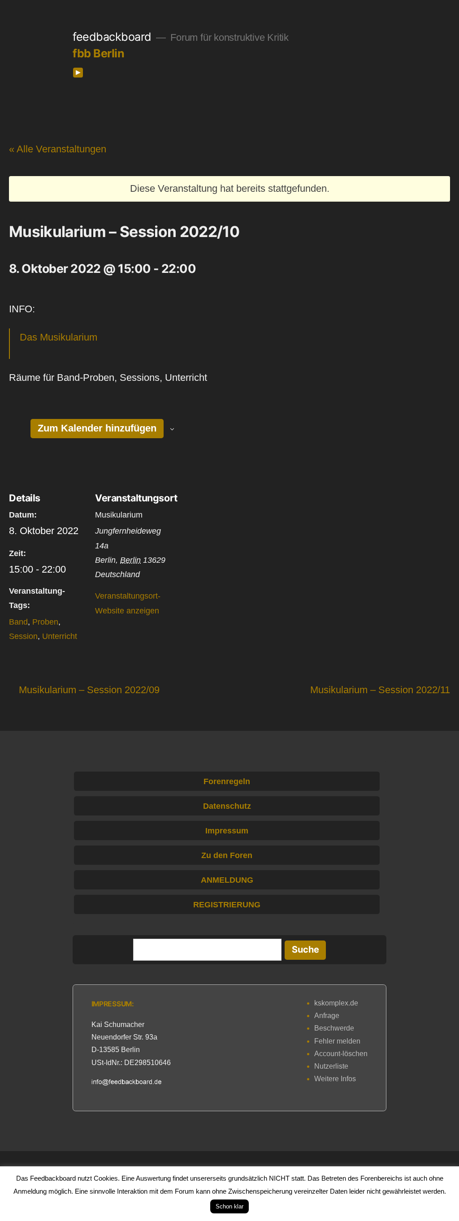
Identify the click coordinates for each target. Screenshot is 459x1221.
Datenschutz (227, 806)
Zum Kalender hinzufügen (97, 428)
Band (18, 621)
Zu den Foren (226, 855)
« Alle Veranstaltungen (57, 149)
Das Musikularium (58, 337)
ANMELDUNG (227, 880)
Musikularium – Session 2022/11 (380, 689)
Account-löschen (341, 1053)
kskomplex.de (336, 1003)
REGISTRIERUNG (226, 904)
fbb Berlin (98, 53)
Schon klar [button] (229, 1206)
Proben (45, 621)
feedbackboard (112, 36)
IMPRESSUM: (112, 1004)
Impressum (226, 830)
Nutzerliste (331, 1066)
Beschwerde (334, 1028)
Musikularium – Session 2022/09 (89, 689)
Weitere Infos (335, 1079)
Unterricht (59, 636)
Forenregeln (227, 781)
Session (23, 636)
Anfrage (326, 1015)
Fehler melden (337, 1041)
